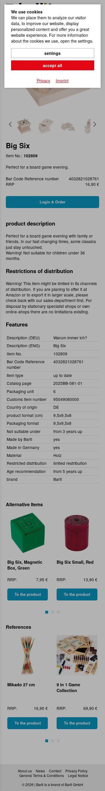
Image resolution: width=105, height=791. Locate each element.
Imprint (62, 80)
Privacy (43, 80)
